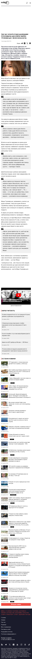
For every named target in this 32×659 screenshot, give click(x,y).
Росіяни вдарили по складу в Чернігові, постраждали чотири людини (19, 538)
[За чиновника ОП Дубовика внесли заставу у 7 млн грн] (4, 475)
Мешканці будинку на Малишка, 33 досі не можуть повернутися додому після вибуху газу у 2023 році (19, 531)
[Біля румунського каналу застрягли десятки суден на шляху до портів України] (4, 420)
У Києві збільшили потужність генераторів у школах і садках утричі (19, 435)
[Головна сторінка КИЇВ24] (5, 3)
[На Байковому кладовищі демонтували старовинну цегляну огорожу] (4, 451)
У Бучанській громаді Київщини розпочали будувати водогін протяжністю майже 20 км (17, 491)
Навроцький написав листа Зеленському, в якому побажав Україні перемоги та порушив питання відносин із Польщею (19, 565)
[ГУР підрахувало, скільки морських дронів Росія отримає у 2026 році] (4, 363)
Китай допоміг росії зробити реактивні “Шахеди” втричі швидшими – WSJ (19, 443)
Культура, (26, 613)
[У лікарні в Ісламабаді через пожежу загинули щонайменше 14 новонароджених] (4, 555)
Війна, (3, 611)
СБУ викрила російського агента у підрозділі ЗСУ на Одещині (18, 506)
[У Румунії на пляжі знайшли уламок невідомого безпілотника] (4, 515)
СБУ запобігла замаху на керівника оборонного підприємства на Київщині (19, 467)
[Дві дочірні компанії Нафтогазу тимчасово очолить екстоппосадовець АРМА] (4, 404)
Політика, (15, 611)
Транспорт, (10, 614)
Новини (3, 620)
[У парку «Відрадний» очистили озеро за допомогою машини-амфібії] (4, 379)
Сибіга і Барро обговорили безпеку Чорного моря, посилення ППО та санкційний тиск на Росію (18, 387)
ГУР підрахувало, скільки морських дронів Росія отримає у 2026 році (18, 362)
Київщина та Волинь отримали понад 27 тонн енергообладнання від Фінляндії (20, 427)
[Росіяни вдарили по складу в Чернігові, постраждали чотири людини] (4, 539)
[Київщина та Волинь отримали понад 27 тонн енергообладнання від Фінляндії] (4, 428)
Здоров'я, (22, 614)
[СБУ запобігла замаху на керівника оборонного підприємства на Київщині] (4, 467)
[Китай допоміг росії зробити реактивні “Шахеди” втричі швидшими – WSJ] (4, 444)
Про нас (3, 622)
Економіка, (18, 613)
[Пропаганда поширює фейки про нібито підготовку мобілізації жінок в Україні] (4, 582)
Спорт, (16, 614)
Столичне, (8, 611)
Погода (27, 614)
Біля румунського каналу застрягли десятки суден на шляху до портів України (18, 420)
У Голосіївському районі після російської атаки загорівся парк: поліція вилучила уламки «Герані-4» (20, 598)
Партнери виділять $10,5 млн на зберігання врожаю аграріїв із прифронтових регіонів (17, 547)
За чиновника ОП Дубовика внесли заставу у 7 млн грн (18, 474)
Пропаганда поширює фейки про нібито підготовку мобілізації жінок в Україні (20, 581)
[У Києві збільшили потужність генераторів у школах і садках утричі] (4, 436)
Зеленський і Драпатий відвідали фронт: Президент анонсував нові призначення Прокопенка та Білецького (20, 395)
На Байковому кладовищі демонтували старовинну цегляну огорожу (19, 450)
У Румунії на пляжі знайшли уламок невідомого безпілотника (18, 514)
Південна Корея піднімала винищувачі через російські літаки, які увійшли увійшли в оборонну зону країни (19, 573)
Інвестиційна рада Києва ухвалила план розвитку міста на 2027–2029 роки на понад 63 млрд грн (19, 371)
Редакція (3, 624)
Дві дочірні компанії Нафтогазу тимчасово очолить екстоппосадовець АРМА (19, 404)
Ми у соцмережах (6, 627)
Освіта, (3, 614)
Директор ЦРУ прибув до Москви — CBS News (15, 342)
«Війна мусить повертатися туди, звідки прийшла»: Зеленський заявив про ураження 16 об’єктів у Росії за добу (19, 523)
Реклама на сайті (5, 629)
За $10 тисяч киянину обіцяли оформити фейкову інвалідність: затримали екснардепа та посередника (20, 499)
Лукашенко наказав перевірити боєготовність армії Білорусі (17, 411)
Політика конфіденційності (8, 634)
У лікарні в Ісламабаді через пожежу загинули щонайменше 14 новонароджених (19, 555)
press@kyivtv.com (10, 639)
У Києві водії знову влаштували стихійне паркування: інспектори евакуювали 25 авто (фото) (14, 325)
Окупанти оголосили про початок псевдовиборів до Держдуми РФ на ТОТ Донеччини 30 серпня (18, 589)
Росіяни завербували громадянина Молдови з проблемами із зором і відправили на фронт (18, 459)
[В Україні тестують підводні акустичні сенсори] (4, 483)
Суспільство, (10, 613)
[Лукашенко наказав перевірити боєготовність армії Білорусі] (4, 412)
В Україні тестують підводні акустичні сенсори (19, 482)
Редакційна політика (6, 631)
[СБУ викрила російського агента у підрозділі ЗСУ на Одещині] (4, 507)
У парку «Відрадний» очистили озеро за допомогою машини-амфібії (20, 379)
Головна (3, 617)
